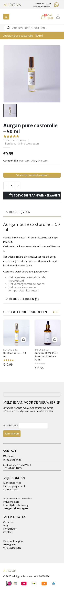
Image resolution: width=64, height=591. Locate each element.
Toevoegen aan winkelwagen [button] (23, 339)
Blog (6, 525)
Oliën (33, 160)
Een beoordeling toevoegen (22, 143)
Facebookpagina (13, 541)
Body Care (59, 350)
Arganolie (39, 350)
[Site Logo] (12, 5)
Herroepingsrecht (14, 486)
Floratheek (9, 528)
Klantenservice (12, 482)
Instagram (9, 544)
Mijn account (11, 489)
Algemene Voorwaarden (17, 498)
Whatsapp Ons (12, 547)
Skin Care (43, 160)
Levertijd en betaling (15, 505)
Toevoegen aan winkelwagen (37, 195)
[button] (6, 16)
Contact (7, 532)
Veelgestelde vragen (15, 508)
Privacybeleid (11, 501)
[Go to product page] (16, 333)
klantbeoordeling (14, 140)
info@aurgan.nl (12, 459)
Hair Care (24, 160)
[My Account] (58, 17)
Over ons (8, 522)
